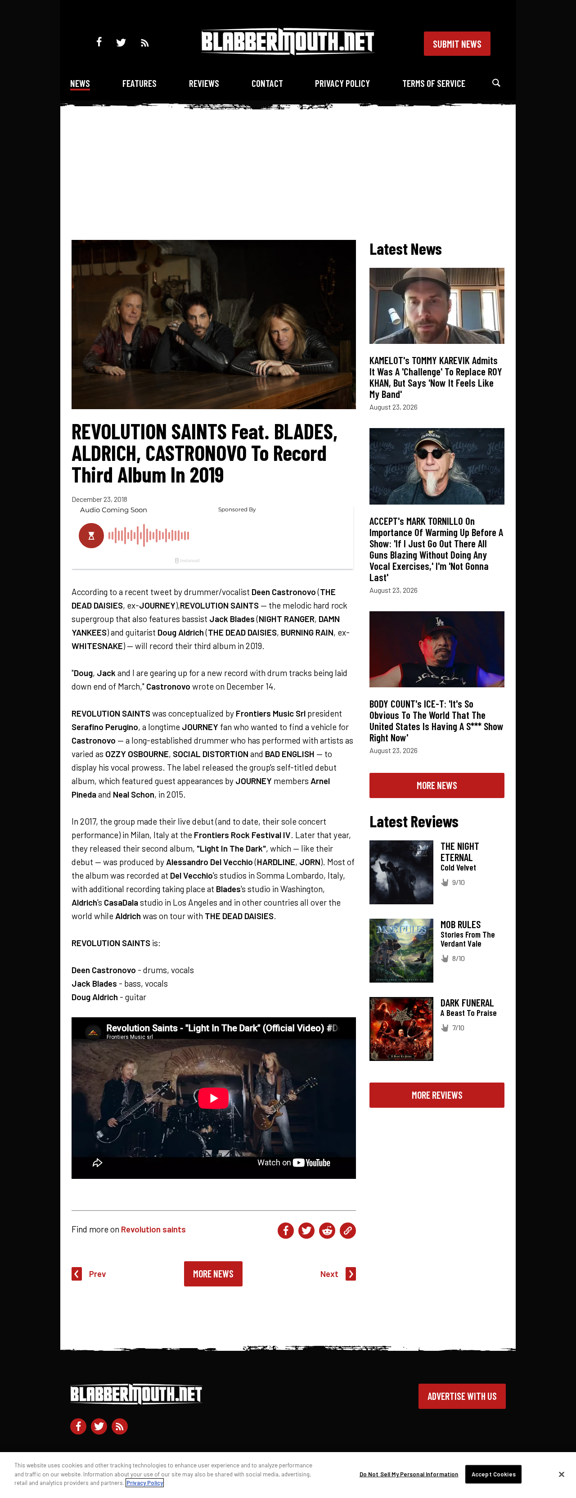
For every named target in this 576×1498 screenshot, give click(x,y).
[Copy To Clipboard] (348, 1231)
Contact (267, 83)
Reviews (204, 83)
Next (329, 1273)
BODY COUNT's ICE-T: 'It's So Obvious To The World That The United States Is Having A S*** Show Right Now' (436, 720)
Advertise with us (462, 1396)
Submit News (457, 44)
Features (139, 83)
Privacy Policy (342, 83)
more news (437, 785)
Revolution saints (153, 1229)
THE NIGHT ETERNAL (460, 851)
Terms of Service (433, 83)
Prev (97, 1273)
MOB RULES (461, 924)
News (80, 83)
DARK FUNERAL (467, 1002)
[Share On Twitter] (306, 1231)
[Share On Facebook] (286, 1231)
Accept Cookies (494, 1474)
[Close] (562, 1474)
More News (213, 1273)
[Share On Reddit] (327, 1231)
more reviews (437, 1095)
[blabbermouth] (288, 52)
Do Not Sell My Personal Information (409, 1474)
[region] (288, 1475)
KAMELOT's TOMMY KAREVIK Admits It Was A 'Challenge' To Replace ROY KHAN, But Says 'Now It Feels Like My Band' (435, 377)
